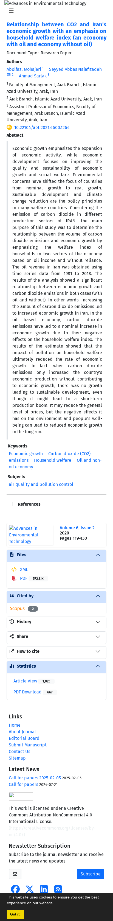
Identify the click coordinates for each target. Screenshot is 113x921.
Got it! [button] (15, 914)
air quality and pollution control (41, 484)
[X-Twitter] (29, 891)
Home (15, 725)
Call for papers (23, 784)
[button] (55, 904)
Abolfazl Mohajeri (24, 69)
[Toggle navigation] (54, 11)
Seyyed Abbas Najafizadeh (75, 69)
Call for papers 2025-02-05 (35, 777)
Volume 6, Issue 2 (77, 527)
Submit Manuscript (28, 745)
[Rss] (58, 891)
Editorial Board (24, 738)
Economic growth (26, 453)
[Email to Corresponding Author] (9, 75)
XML (23, 569)
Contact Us (19, 751)
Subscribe (91, 874)
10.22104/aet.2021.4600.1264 (42, 127)
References (29, 504)
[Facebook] (15, 891)
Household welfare (52, 460)
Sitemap (17, 758)
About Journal (22, 731)
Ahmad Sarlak (33, 76)
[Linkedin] (43, 891)
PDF (31, 578)
